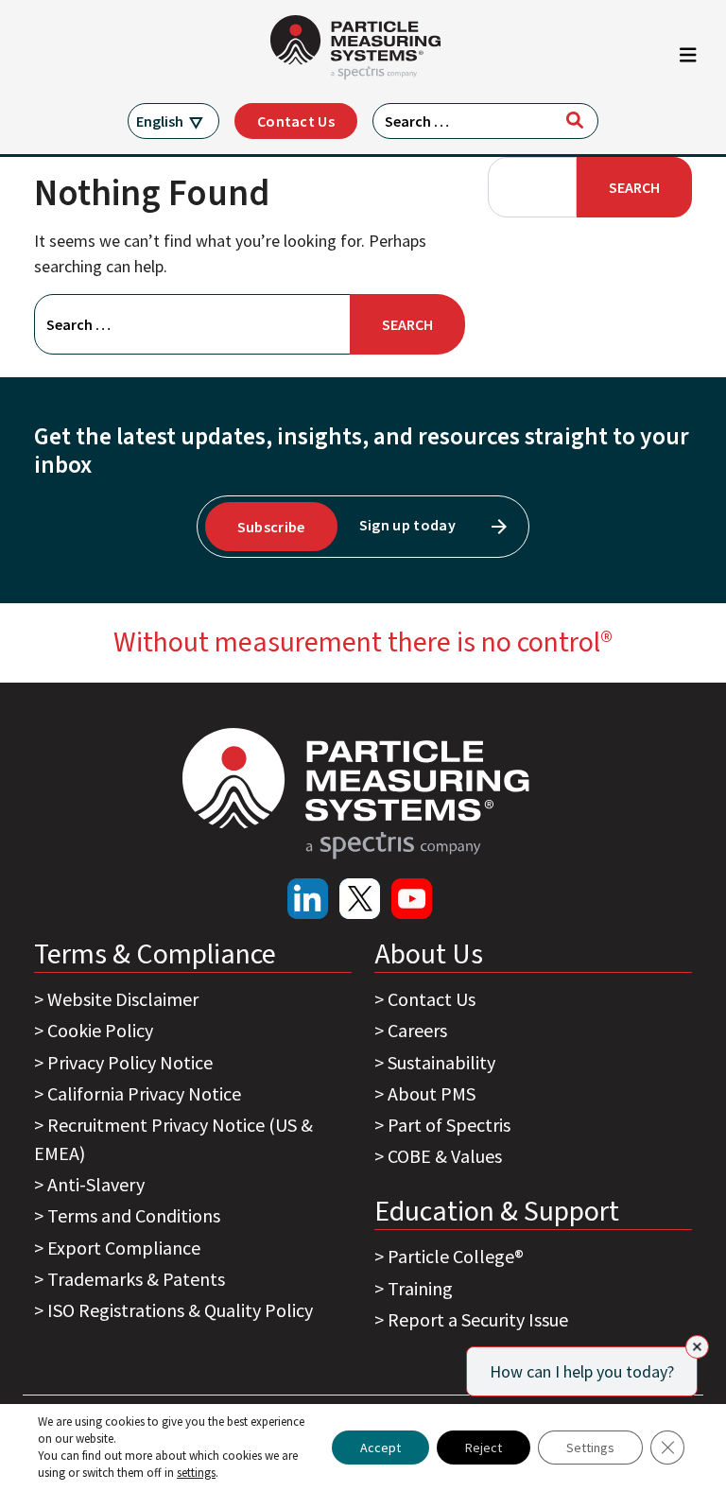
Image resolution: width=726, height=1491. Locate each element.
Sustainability (441, 1062)
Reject (483, 1447)
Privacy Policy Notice (130, 1062)
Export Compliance (123, 1247)
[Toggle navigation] (688, 59)
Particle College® (456, 1256)
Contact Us (296, 121)
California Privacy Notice (144, 1093)
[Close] (697, 1347)
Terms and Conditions (133, 1215)
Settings (590, 1447)
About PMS (431, 1093)
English (159, 121)
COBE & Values (445, 1156)
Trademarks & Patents (136, 1279)
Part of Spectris (449, 1124)
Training (420, 1288)
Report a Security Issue (478, 1319)
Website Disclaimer (123, 999)
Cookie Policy (100, 1030)
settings (196, 1473)
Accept (380, 1447)
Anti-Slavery (96, 1184)
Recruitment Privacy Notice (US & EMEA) (173, 1139)
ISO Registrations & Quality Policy (180, 1310)
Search (634, 187)
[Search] (574, 120)
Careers (417, 1030)
